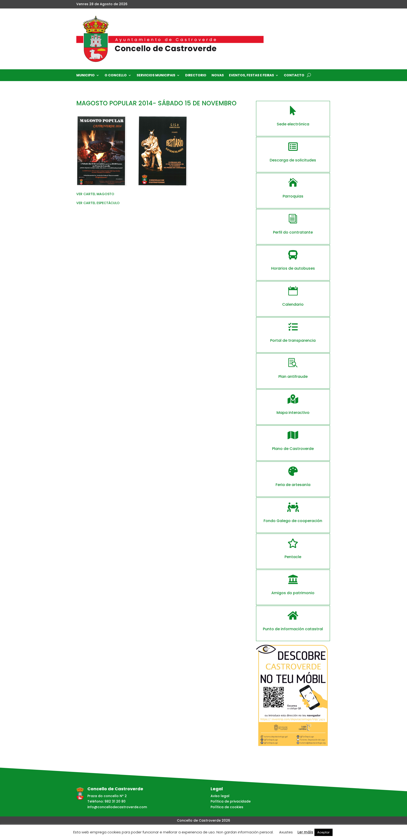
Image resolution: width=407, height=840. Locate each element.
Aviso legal (220, 796)
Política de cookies (227, 807)
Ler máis (305, 832)
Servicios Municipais (156, 76)
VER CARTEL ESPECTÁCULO (98, 203)
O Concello (116, 76)
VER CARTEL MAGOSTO (95, 194)
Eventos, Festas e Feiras (251, 76)
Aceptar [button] (323, 832)
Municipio (85, 76)
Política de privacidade (231, 801)
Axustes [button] (286, 832)
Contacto (294, 76)
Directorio (195, 76)
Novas (218, 76)
